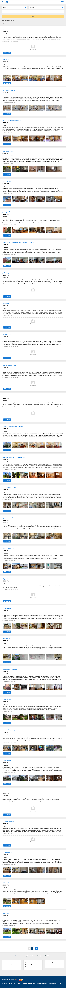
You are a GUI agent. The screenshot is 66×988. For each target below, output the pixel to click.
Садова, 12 (5, 60)
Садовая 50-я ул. (7, 151)
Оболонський (28, 964)
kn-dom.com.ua (14, 41)
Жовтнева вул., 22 (7, 760)
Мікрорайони (28, 956)
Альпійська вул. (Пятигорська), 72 (12, 120)
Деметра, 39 (6, 212)
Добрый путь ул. (7, 273)
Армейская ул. (6, 334)
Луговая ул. (5, 29)
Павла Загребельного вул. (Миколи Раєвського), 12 (18, 242)
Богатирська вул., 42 (8, 90)
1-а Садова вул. (7, 608)
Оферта (18, 983)
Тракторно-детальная (9, 365)
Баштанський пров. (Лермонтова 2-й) (13, 457)
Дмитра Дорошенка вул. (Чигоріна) (13, 426)
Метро (47, 956)
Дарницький (28, 962)
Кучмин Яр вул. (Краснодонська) (12, 518)
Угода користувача (52, 983)
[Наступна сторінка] (36, 948)
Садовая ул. (6, 303)
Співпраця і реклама (41, 983)
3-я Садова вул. (7, 181)
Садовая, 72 (6, 638)
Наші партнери (11, 983)
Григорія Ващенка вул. (9, 487)
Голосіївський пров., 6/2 (9, 669)
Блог (60, 983)
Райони (17, 956)
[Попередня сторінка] (29, 948)
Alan (12, 163)
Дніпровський (28, 966)
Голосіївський (7, 966)
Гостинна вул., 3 (7, 852)
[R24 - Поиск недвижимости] (5, 2)
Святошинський (8, 964)
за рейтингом (20, 23)
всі (9, 23)
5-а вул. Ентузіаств (8, 821)
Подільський (50, 962)
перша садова (6, 699)
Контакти (4, 983)
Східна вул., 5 (6, 883)
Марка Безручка (7, 579)
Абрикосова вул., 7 (8, 548)
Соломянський (7, 962)
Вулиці (39, 956)
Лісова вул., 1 (6, 913)
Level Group (13, 72)
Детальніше (7, 52)
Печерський (50, 964)
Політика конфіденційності (28, 983)
